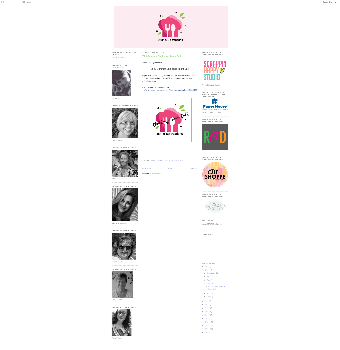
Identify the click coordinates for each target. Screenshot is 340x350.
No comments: (177, 160)
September (211, 273)
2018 (207, 305)
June (209, 280)
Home (170, 169)
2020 (207, 270)
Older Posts (193, 169)
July (209, 277)
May (209, 283)
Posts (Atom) (157, 173)
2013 (207, 318)
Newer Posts (146, 169)
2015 (207, 312)
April (209, 293)
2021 (207, 267)
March (209, 297)
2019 (207, 301)
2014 (207, 315)
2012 (207, 322)
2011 (207, 325)
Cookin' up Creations (119, 58)
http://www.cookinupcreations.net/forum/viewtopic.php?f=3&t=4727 (169, 90)
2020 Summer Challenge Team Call (161, 56)
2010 (207, 329)
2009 (207, 332)
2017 (207, 308)
